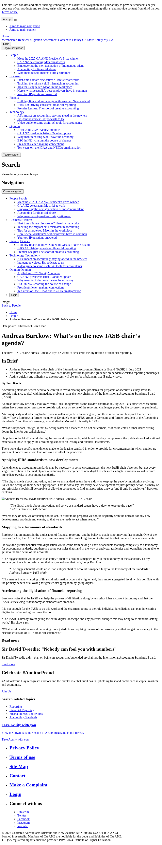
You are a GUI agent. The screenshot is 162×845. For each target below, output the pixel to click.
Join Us (6, 691)
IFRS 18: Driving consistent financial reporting (46, 104)
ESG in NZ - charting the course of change (44, 140)
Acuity (98, 40)
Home (5, 36)
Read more (8, 664)
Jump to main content (22, 29)
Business (15, 76)
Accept (7, 19)
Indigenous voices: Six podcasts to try (40, 119)
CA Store (88, 40)
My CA (108, 40)
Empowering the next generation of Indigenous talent (50, 65)
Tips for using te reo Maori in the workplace (44, 87)
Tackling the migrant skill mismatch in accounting (48, 83)
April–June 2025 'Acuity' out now (38, 129)
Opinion (14, 126)
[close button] (15, 20)
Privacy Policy (24, 747)
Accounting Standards (23, 717)
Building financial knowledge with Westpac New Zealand (53, 101)
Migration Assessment (43, 40)
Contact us (64, 40)
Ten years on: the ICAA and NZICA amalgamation (49, 147)
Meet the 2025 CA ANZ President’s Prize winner (48, 58)
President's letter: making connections (40, 144)
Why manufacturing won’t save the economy (45, 137)
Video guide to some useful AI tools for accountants (49, 122)
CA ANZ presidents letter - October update (44, 133)
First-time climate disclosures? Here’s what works (48, 80)
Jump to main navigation (24, 26)
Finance (14, 97)
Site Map (18, 766)
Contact (17, 775)
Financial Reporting (21, 710)
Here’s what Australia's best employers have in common (52, 90)
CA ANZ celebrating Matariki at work (41, 62)
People (13, 55)
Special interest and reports (26, 713)
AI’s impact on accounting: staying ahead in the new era (52, 115)
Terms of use (10, 12)
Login (6, 43)
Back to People (11, 305)
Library (76, 40)
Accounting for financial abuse (36, 69)
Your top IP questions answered (37, 94)
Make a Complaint (28, 784)
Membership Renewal (15, 40)
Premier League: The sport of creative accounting (48, 108)
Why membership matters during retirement (44, 72)
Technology (16, 112)
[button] (13, 48)
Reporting (15, 706)
